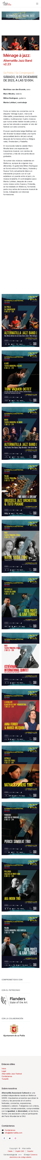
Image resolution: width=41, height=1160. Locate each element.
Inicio (4, 1068)
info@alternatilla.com (13, 1133)
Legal (4, 1071)
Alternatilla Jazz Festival (12, 1074)
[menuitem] (10, 1151)
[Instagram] (15, 1138)
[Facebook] (4, 1138)
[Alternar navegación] (37, 3)
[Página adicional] (10, 1138)
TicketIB (5, 1079)
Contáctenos (7, 1076)
